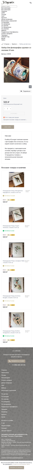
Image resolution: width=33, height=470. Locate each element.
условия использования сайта (21, 464)
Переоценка (5, 372)
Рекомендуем (5, 377)
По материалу (5, 401)
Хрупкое (3, 414)
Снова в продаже (6, 380)
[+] (10, 109)
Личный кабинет (6, 431)
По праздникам (6, 404)
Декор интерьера (6, 383)
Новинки (4, 370)
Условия (4, 428)
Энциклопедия (5, 425)
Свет (2, 385)
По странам (5, 399)
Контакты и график (7, 420)
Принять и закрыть (16, 467)
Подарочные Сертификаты (9, 407)
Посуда (3, 375)
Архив (3, 417)
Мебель (3, 388)
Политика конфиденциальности (15, 457)
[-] (4, 109)
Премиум (4, 409)
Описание (7, 127)
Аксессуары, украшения (8, 390)
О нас (3, 423)
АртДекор (4, 412)
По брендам (5, 396)
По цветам (4, 394)
